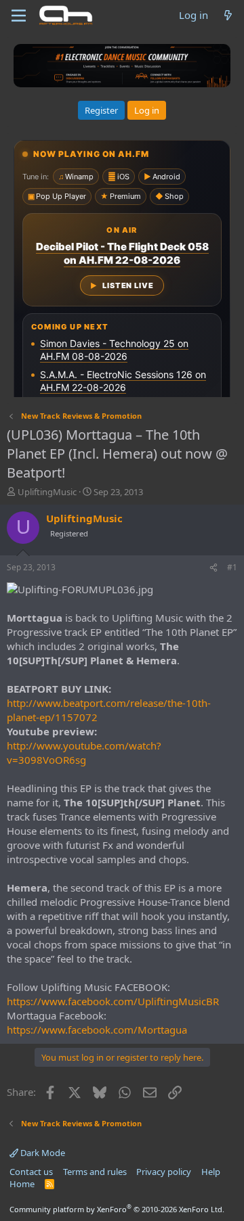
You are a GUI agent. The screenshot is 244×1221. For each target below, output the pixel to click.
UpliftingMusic (47, 492)
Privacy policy (163, 1172)
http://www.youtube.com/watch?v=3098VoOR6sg (84, 752)
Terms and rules (95, 1172)
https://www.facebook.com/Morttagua (97, 1029)
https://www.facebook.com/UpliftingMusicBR (113, 1001)
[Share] (213, 568)
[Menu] (19, 15)
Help (210, 1172)
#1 (232, 567)
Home (22, 1184)
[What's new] (228, 15)
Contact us (31, 1172)
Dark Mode (41, 1153)
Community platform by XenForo (116, 1209)
